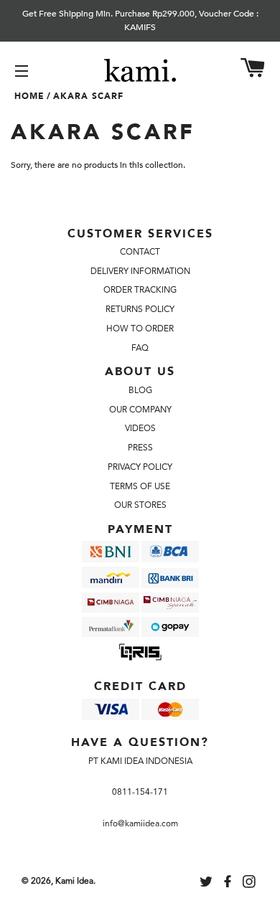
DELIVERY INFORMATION (140, 271)
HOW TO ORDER (140, 329)
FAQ (140, 348)
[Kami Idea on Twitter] (207, 884)
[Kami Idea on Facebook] (229, 884)
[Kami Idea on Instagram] (250, 884)
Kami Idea (74, 881)
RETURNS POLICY (140, 309)
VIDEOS (140, 428)
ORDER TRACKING (140, 290)
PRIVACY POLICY (140, 467)
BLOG (140, 390)
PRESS (140, 448)
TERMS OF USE (140, 486)
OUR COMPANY (140, 410)
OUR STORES (140, 505)
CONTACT (140, 252)
